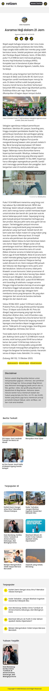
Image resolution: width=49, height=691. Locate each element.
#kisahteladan (35, 363)
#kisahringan (24, 363)
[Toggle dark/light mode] (45, 4)
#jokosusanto (13, 363)
